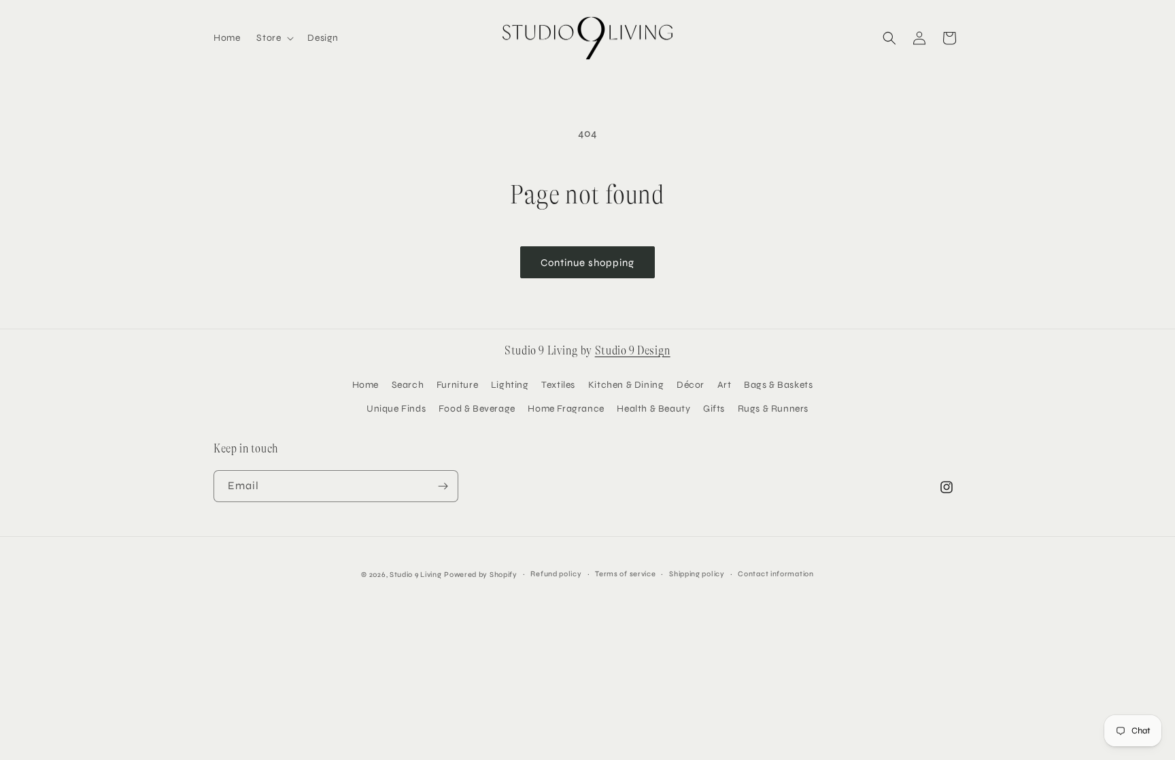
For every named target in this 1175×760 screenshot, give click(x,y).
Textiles (558, 385)
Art (724, 385)
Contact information (775, 573)
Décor (690, 385)
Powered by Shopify (480, 574)
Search (408, 385)
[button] (273, 38)
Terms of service (625, 573)
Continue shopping (587, 263)
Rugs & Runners (773, 408)
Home (365, 385)
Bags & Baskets (778, 385)
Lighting (510, 385)
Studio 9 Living (416, 574)
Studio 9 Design (632, 350)
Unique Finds (396, 408)
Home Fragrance (566, 408)
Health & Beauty (653, 408)
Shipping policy (697, 573)
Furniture (457, 385)
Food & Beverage (477, 408)
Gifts (714, 408)
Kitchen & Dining (626, 385)
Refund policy (555, 573)
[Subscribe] (443, 486)
